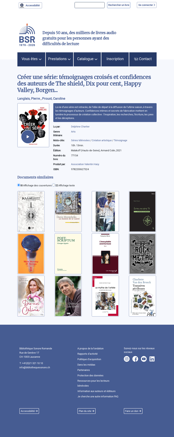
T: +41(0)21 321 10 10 (31, 363)
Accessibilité (33, 5)
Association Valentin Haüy (85, 164)
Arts (73, 131)
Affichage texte (66, 185)
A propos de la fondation (90, 348)
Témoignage (120, 140)
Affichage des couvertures (37, 185)
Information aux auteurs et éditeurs (96, 391)
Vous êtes (30, 59)
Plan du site (85, 411)
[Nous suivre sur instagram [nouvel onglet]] (127, 359)
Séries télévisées (80, 140)
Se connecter (145, 5)
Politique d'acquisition (89, 359)
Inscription (115, 59)
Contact (145, 59)
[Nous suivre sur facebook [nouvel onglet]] (135, 359)
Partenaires (83, 370)
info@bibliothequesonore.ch (34, 367)
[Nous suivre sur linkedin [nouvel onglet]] (152, 359)
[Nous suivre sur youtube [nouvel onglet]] (144, 359)
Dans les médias (86, 364)
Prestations (58, 59)
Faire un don (131, 411)
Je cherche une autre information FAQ (97, 396)
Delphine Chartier (80, 126)
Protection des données (90, 375)
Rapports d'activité (87, 353)
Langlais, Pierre (29, 98)
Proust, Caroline (53, 98)
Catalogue (85, 59)
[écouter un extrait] (28, 137)
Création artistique (102, 140)
